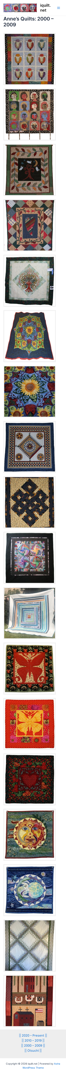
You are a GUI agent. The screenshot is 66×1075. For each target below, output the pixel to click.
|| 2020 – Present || (33, 1035)
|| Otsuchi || (33, 1050)
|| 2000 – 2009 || (33, 1045)
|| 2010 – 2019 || (33, 1040)
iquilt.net (45, 7)
